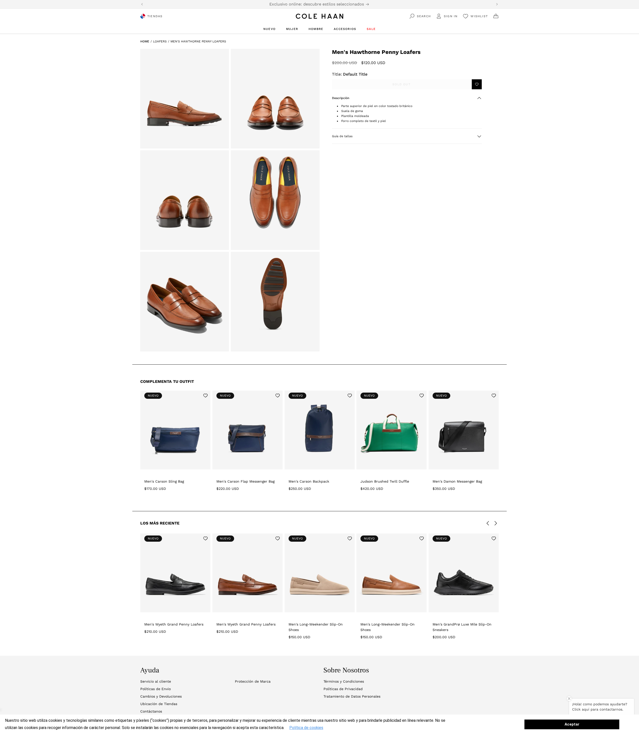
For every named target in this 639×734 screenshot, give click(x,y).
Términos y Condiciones (343, 681)
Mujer (292, 29)
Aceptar (572, 724)
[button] (407, 98)
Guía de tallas (342, 136)
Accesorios (345, 29)
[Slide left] (488, 523)
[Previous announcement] (142, 4)
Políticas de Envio (155, 689)
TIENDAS (154, 16)
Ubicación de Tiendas (158, 704)
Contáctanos (151, 711)
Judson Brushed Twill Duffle (384, 481)
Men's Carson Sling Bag (164, 481)
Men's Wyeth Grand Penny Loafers (173, 624)
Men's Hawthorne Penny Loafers (198, 41)
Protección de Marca (253, 681)
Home (144, 41)
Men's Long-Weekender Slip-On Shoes (316, 627)
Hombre (316, 29)
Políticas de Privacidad (343, 689)
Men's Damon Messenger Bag (457, 481)
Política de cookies (306, 727)
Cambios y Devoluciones (161, 696)
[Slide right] (496, 523)
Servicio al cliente (155, 681)
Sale (371, 29)
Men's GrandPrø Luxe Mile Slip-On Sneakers (462, 627)
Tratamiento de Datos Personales (351, 696)
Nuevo (269, 29)
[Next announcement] (496, 4)
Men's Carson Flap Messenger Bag (245, 481)
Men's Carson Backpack (309, 481)
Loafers (160, 41)
